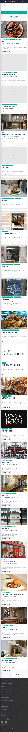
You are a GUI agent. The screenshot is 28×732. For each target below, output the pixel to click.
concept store (12, 526)
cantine (8, 658)
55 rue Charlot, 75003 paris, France (9, 662)
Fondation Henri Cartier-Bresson (13, 134)
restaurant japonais (18, 39)
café (11, 460)
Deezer (4, 715)
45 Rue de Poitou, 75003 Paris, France (10, 629)
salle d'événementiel (8, 104)
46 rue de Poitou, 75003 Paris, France (10, 563)
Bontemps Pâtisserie (9, 233)
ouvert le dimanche (13, 658)
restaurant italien (10, 625)
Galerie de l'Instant (8, 561)
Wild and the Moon (8, 660)
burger (8, 592)
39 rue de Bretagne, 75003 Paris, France (10, 202)
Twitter (4, 711)
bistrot (8, 460)
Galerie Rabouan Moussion (11, 365)
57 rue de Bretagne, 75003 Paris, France (10, 235)
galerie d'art (14, 104)
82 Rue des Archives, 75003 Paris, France (11, 43)
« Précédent (9, 674)
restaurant (4, 39)
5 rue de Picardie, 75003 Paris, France (10, 530)
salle (3, 104)
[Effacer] (25, 8)
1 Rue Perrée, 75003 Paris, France (9, 596)
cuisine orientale (9, 165)
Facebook (5, 709)
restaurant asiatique (10, 39)
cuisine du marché (13, 72)
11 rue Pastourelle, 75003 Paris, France (10, 367)
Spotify (4, 713)
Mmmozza (5, 266)
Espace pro (3, 682)
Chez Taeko (5, 299)
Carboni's (5, 627)
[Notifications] (22, 1)
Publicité (3, 686)
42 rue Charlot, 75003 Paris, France (9, 400)
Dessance (5, 495)
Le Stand (5, 200)
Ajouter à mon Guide (6, 51)
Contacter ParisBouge (6, 691)
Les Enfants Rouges (8, 74)
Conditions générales (5, 699)
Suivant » (18, 674)
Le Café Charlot (7, 462)
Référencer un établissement (7, 685)
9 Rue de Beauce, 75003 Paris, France (10, 76)
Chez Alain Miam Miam (10, 332)
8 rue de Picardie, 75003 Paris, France (10, 433)
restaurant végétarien (10, 198)
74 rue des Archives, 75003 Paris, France (10, 497)
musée (3, 132)
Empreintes (5, 528)
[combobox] (15, 5)
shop (8, 526)
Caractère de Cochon (9, 398)
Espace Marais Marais (9, 106)
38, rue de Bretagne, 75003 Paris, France (10, 464)
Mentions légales (5, 697)
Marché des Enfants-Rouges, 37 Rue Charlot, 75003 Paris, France (15, 301)
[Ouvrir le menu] (2, 1)
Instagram (5, 708)
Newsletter (5, 706)
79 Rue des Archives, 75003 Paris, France (11, 136)
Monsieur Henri (7, 431)
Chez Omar (5, 167)
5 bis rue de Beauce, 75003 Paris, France (10, 108)
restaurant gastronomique (11, 493)
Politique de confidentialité (7, 700)
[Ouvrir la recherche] (26, 1)
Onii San (4, 41)
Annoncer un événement (6, 683)
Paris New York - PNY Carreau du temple (14, 594)
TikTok (4, 712)
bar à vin (8, 72)
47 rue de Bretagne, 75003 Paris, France (10, 169)
